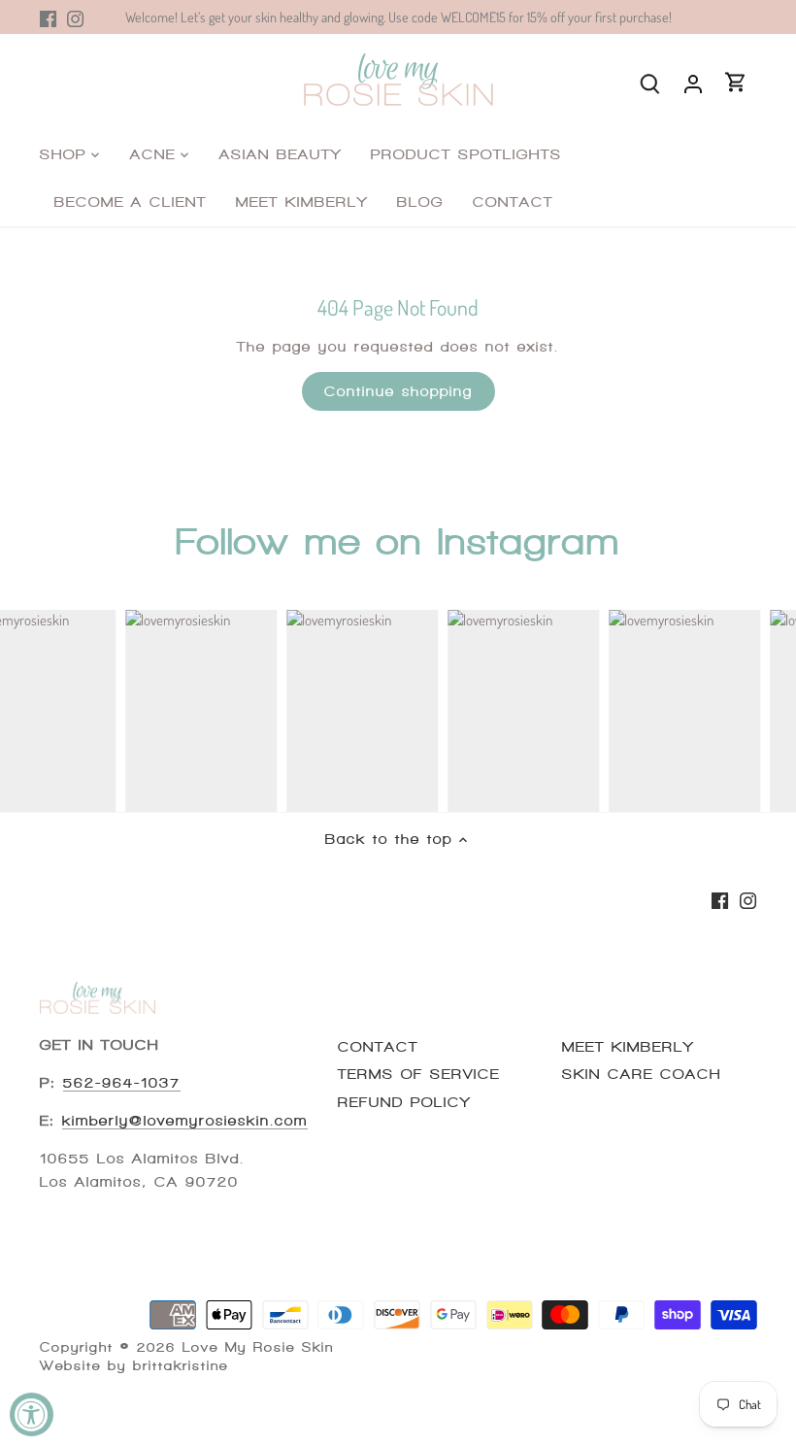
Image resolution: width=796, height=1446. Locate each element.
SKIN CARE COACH (641, 1074)
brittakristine (180, 1366)
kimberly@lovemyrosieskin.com (185, 1120)
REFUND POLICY (404, 1102)
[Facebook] (48, 17)
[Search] (650, 82)
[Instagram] (75, 17)
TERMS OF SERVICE (419, 1074)
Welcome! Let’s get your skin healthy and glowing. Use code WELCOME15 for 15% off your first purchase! (398, 16)
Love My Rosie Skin (258, 1347)
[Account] (693, 82)
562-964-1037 (122, 1083)
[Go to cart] (735, 82)
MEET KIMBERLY (628, 1047)
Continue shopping (398, 391)
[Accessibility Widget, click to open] (31, 1414)
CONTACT (378, 1047)
